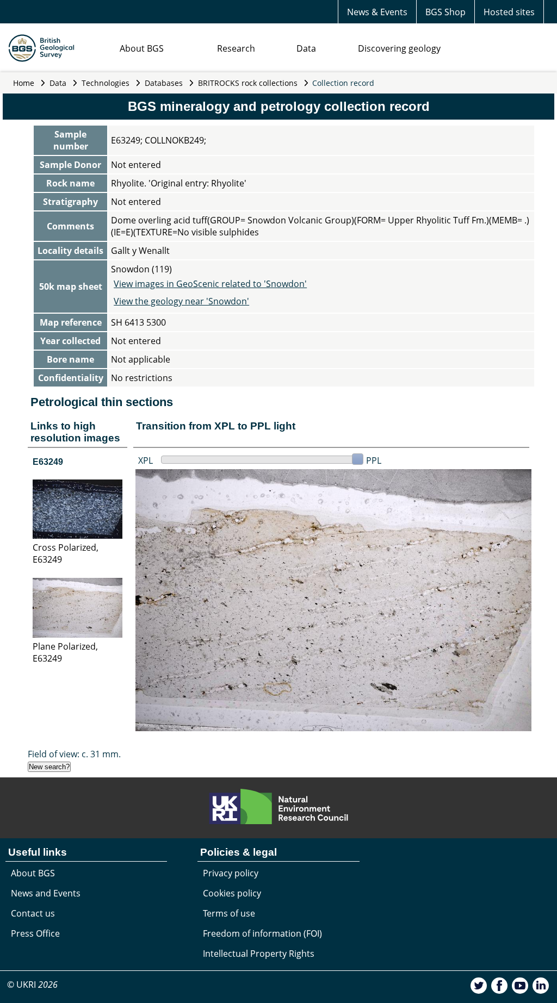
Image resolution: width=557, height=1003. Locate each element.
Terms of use (229, 913)
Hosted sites (509, 12)
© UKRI (32, 984)
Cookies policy (232, 893)
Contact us (33, 913)
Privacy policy (230, 873)
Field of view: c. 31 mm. (74, 754)
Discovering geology (399, 48)
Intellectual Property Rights (258, 954)
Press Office (35, 933)
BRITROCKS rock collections (248, 83)
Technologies (105, 83)
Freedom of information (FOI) (262, 933)
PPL (373, 460)
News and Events (46, 893)
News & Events (377, 12)
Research (236, 48)
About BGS (142, 48)
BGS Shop (445, 12)
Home (23, 83)
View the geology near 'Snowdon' (181, 301)
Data (306, 48)
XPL (145, 460)
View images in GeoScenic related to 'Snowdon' (210, 284)
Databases (164, 83)
